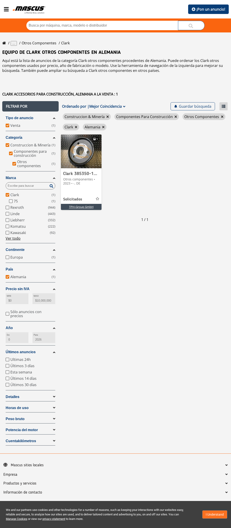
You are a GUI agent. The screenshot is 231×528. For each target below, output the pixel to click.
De (8, 335)
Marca (11, 178)
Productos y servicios (19, 483)
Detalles (12, 397)
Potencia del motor (22, 430)
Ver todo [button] (13, 238)
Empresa (10, 475)
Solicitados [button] (72, 199)
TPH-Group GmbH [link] (81, 207)
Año (9, 328)
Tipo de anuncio (19, 118)
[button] (30, 106)
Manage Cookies (16, 519)
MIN (9, 296)
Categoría (14, 137)
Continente (15, 250)
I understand (215, 514)
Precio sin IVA (18, 289)
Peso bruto (15, 419)
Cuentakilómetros (21, 441)
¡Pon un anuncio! (210, 9)
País (9, 269)
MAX (36, 296)
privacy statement (53, 519)
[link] (81, 151)
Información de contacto (22, 492)
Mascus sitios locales (27, 465)
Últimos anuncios (21, 352)
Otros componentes (39, 43)
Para (36, 335)
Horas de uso (17, 408)
